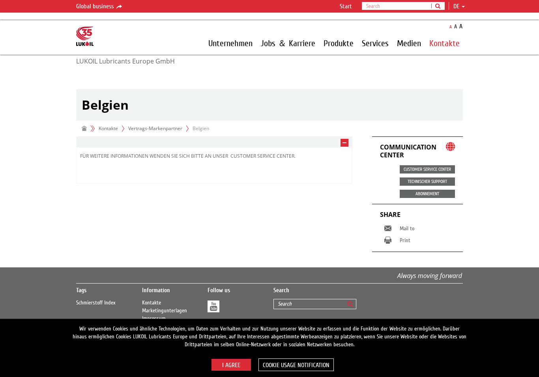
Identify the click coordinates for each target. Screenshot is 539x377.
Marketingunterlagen (164, 311)
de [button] (457, 6)
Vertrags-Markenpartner (155, 128)
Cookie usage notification (296, 365)
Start (346, 6)
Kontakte (151, 303)
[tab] (214, 142)
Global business (95, 6)
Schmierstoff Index (96, 303)
